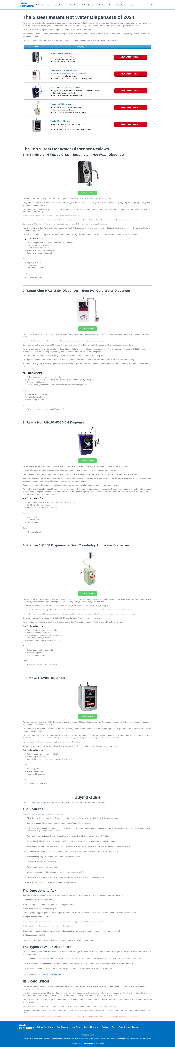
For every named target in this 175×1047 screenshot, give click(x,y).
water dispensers (49, 952)
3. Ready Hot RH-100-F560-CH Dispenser (54, 422)
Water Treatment (60, 5)
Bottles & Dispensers (88, 5)
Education (132, 5)
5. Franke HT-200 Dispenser (44, 678)
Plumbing (102, 5)
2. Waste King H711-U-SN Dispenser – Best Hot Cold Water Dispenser (76, 290)
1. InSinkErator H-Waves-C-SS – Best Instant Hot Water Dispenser (73, 154)
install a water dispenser (51, 974)
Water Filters (74, 5)
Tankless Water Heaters (43, 5)
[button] (152, 4)
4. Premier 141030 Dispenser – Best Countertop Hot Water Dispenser (76, 545)
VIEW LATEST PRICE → (130, 57)
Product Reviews (121, 5)
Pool (110, 5)
